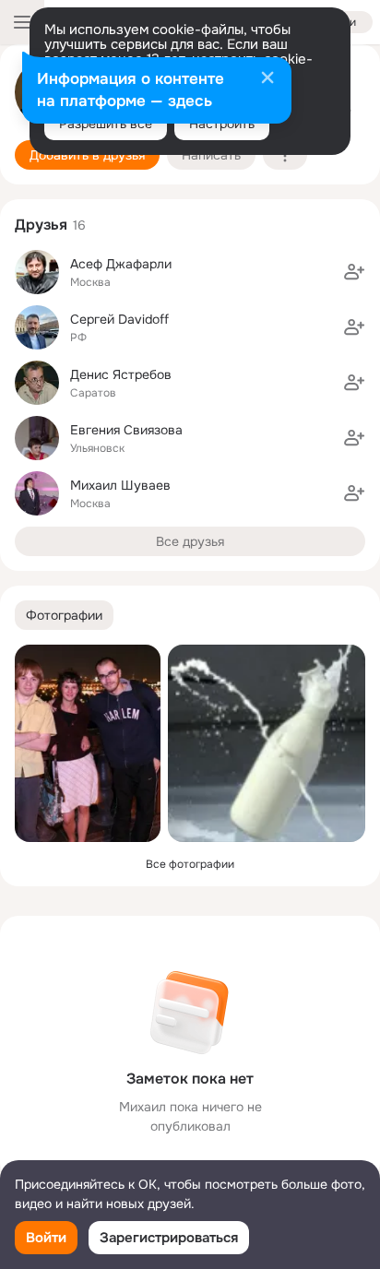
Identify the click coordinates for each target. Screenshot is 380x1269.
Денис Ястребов (121, 374)
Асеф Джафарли (121, 263)
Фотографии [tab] (64, 615)
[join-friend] (354, 272)
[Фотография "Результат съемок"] (266, 743)
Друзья (41, 224)
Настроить (222, 123)
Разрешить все (105, 123)
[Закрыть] (267, 79)
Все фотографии (190, 864)
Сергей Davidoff (119, 319)
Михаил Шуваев (120, 485)
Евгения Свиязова (126, 429)
